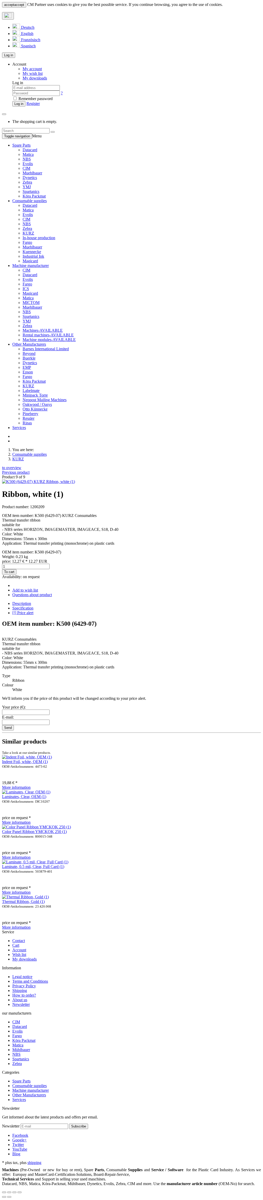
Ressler (28, 418)
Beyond (29, 353)
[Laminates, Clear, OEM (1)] (26, 792)
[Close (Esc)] (4, 1192)
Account (19, 950)
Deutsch (27, 27)
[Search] (53, 132)
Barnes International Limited (46, 349)
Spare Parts (21, 145)
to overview (11, 467)
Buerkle (29, 358)
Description (21, 603)
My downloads (24, 959)
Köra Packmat (34, 196)
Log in (8, 55)
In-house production (39, 238)
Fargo (27, 242)
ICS (26, 288)
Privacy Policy (24, 986)
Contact (18, 940)
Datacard (30, 150)
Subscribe (78, 1126)
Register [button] (33, 103)
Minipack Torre (35, 395)
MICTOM (31, 302)
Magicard (30, 261)
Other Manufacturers (29, 344)
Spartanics (31, 191)
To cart (9, 572)
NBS (27, 159)
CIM (26, 168)
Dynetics (30, 177)
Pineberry (30, 413)
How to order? (24, 995)
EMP (27, 367)
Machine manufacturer (30, 265)
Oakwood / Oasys (37, 404)
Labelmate (31, 390)
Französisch (30, 40)
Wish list (19, 954)
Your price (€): (14, 707)
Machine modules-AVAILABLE (49, 339)
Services (19, 427)
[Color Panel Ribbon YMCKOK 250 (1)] (36, 827)
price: (24, 561)
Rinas (27, 423)
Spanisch (28, 46)
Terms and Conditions (30, 981)
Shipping (19, 990)
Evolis (28, 164)
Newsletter (21, 1004)
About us (19, 1000)
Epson (28, 372)
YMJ (27, 187)
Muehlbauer (32, 173)
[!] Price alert (22, 613)
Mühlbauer (21, 1049)
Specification (22, 608)
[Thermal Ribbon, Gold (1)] (25, 897)
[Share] (9, 1192)
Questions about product (32, 595)
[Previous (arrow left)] (4, 1197)
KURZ (28, 233)
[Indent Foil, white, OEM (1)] (27, 757)
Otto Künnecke (35, 409)
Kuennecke (32, 251)
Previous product (16, 472)
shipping (34, 1162)
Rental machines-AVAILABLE (48, 335)
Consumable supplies (29, 201)
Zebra (27, 182)
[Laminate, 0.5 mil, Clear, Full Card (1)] (35, 862)
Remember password (35, 98)
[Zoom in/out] (19, 1192)
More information (16, 787)
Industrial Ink (33, 256)
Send (8, 728)
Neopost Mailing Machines (45, 400)
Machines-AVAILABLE (43, 330)
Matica (28, 154)
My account (32, 69)
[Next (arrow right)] (9, 1197)
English (26, 33)
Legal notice (22, 976)
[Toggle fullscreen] (14, 1192)
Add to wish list (25, 590)
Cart (15, 945)
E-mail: (8, 717)
